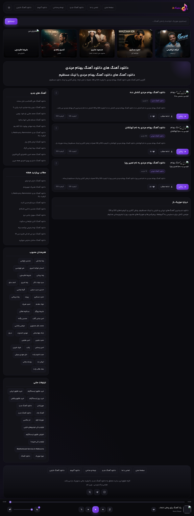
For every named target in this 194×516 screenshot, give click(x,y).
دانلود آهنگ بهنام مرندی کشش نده (147, 92)
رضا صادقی (40, 261)
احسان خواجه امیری (37, 268)
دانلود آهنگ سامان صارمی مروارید (32, 240)
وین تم (89, 484)
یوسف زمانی (27, 362)
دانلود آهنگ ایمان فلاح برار (35, 142)
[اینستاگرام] (104, 492)
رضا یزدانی (40, 275)
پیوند (27, 297)
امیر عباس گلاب (38, 318)
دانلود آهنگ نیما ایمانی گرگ (35, 148)
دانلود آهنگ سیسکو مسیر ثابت (33, 202)
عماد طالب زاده (38, 369)
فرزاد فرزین (17, 347)
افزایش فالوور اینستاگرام (35, 434)
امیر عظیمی (26, 340)
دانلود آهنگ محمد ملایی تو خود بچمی (31, 113)
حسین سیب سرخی (37, 289)
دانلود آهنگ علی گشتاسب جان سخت (31, 101)
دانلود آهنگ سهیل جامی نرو (34, 215)
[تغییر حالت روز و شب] (9, 8)
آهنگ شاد (40, 413)
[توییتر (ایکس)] (90, 492)
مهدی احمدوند (22, 333)
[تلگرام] (97, 492)
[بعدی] (103, 509)
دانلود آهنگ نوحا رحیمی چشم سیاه (32, 227)
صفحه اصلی (108, 7)
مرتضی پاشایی (20, 326)
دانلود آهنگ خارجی (23, 7)
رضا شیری (24, 282)
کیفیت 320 (60, 116)
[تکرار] (109, 509)
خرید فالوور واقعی (17, 398)
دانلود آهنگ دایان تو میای (35, 180)
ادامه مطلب (164, 116)
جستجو (11, 21)
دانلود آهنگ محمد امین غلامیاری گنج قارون (29, 154)
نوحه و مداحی (58, 7)
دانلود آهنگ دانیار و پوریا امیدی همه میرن (29, 160)
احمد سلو (12, 282)
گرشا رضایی (21, 289)
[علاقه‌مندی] (153, 509)
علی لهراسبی (19, 268)
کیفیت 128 (73, 116)
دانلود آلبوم (42, 7)
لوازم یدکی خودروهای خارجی (34, 427)
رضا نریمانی (15, 297)
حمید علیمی (39, 340)
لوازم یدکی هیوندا (37, 441)
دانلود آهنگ (25, 456)
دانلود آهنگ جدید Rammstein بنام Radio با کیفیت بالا (29, 134)
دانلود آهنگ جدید (77, 7)
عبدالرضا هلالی (24, 311)
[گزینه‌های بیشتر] (56, 93)
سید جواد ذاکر (38, 282)
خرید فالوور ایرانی (16, 391)
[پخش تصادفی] (81, 509)
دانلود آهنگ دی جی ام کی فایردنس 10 (30, 234)
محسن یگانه (22, 318)
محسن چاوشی (25, 261)
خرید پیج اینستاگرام (36, 398)
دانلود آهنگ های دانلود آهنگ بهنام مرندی (97, 68)
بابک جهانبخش (38, 333)
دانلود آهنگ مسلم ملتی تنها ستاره (32, 120)
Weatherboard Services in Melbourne (30, 449)
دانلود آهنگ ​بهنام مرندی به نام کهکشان (145, 127)
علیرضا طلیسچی (25, 275)
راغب (28, 347)
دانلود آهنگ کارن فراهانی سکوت (32, 221)
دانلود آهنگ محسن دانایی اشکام (32, 209)
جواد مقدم (40, 304)
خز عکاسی (26, 420)
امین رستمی (39, 347)
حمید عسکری (39, 297)
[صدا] (10, 509)
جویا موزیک (40, 456)
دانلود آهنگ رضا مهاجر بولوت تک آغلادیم (29, 126)
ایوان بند (40, 362)
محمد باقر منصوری (37, 326)
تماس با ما (94, 7)
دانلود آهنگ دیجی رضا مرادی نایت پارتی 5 (29, 107)
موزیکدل (40, 405)
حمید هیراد (26, 304)
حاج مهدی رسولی (21, 354)
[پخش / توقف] (95, 509)
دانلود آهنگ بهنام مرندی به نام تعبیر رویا (145, 163)
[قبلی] (88, 509)
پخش (181, 116)
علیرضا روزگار (39, 311)
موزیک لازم (40, 420)
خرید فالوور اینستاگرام (36, 391)
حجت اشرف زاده (38, 354)
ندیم (10, 333)
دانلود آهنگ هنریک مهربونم (34, 187)
